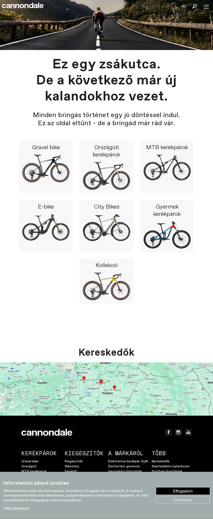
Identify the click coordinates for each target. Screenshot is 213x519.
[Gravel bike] (45, 172)
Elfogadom (183, 491)
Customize (183, 500)
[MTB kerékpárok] (167, 172)
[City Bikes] (106, 231)
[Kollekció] (106, 286)
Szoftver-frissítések (167, 471)
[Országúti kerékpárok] (106, 176)
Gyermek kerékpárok (167, 210)
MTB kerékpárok (167, 147)
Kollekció (106, 265)
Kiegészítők (74, 461)
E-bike (46, 207)
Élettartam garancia (124, 466)
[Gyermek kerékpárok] (167, 235)
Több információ (16, 508)
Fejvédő (71, 471)
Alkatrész (72, 466)
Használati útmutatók (125, 471)
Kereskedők (160, 461)
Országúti (29, 466)
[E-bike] (45, 231)
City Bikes (106, 207)
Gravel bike (46, 147)
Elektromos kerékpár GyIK (128, 461)
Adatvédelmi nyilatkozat (171, 466)
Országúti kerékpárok (106, 151)
